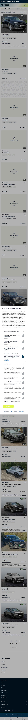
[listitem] (14, 331)
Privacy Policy (21, 411)
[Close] (25, 308)
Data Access (14, 411)
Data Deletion (6, 411)
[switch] (23, 335)
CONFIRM (8, 406)
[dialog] (14, 360)
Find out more (16, 1)
